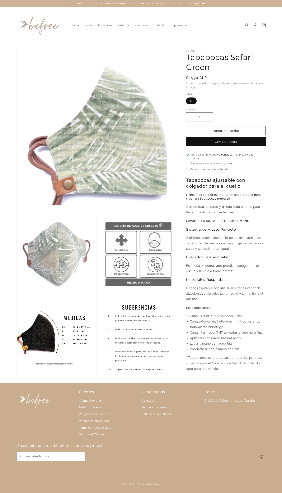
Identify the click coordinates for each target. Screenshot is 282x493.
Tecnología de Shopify (149, 484)
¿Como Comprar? (91, 400)
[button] (123, 25)
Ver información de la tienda (209, 169)
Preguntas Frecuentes (94, 414)
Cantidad (191, 109)
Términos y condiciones (95, 427)
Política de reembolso (157, 414)
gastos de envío (223, 83)
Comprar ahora (226, 142)
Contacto (148, 400)
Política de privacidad (94, 421)
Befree (133, 484)
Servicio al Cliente (91, 434)
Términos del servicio (156, 407)
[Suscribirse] (81, 456)
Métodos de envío (91, 407)
